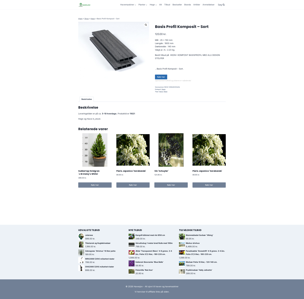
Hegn (93, 19)
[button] (146, 25)
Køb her (161, 77)
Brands (187, 4)
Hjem (80, 19)
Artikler (196, 4)
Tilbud (167, 4)
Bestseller (177, 4)
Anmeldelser (208, 4)
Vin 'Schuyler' (161, 171)
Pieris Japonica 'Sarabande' (131, 171)
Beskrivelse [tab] (86, 99)
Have (161, 91)
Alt (160, 4)
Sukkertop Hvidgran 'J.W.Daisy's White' (89, 172)
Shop (86, 19)
